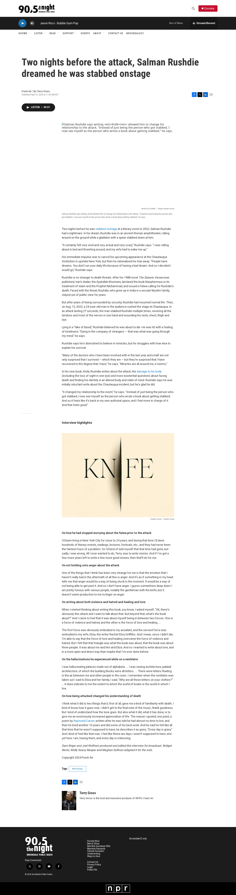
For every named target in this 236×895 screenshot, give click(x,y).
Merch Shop (93, 843)
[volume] (32, 23)
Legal (90, 867)
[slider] (37, 23)
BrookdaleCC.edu (138, 838)
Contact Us (115, 33)
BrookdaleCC (135, 33)
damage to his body (149, 371)
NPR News (77, 769)
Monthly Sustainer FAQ (98, 846)
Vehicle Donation (95, 851)
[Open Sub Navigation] (29, 33)
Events (85, 33)
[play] (22, 23)
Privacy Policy (94, 864)
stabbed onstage (106, 229)
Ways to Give (93, 856)
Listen (38, 33)
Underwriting (93, 854)
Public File (92, 870)
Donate (209, 8)
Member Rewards (96, 849)
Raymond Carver (84, 720)
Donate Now (93, 841)
